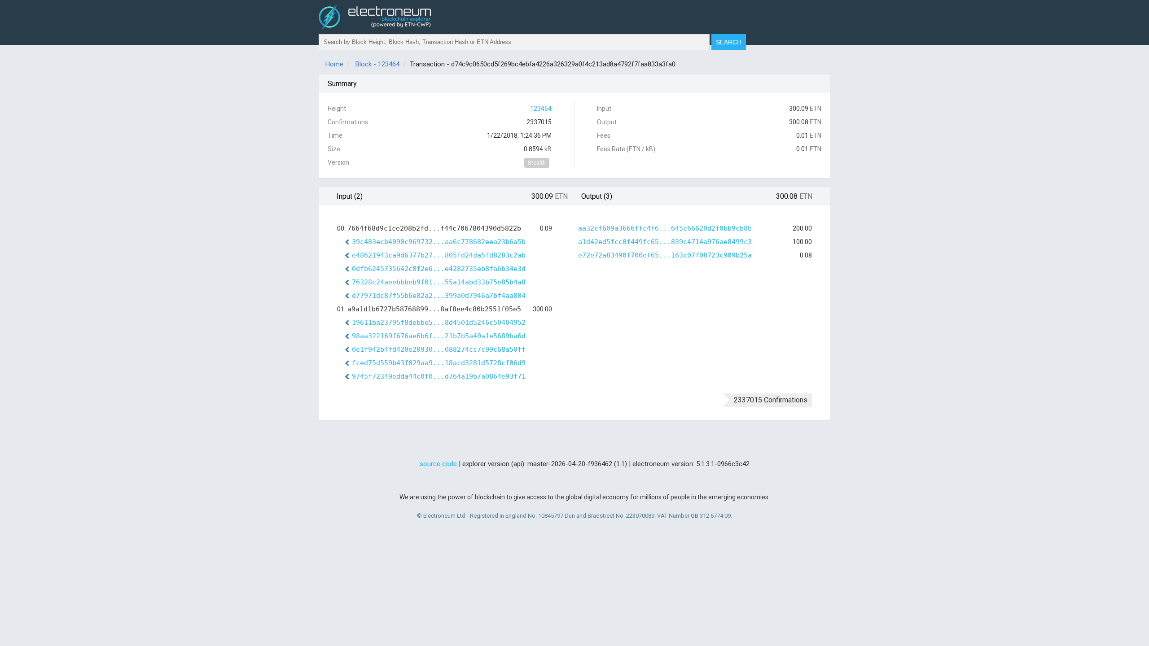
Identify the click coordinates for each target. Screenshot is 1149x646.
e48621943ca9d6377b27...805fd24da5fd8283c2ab (439, 255)
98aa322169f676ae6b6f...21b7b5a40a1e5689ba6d (439, 336)
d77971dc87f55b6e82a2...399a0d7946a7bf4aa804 (439, 296)
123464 (541, 108)
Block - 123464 (377, 64)
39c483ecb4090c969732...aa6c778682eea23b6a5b (439, 242)
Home (334, 64)
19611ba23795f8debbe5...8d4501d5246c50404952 (439, 323)
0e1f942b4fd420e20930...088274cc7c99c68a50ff (439, 349)
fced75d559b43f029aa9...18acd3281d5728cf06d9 (439, 363)
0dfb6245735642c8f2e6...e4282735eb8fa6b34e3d (439, 269)
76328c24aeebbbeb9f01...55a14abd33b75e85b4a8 (439, 282)
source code (438, 464)
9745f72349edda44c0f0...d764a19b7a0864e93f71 (439, 376)
